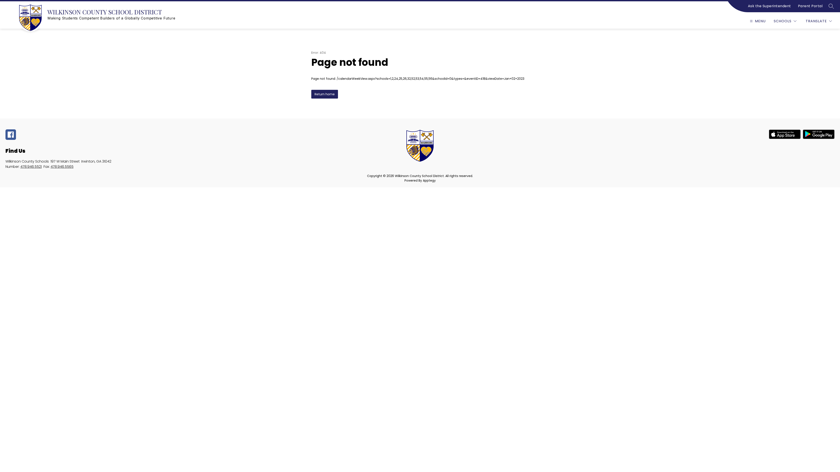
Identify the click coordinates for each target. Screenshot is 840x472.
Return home (325, 94)
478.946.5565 (62, 166)
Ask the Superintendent (769, 6)
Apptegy (429, 180)
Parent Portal (810, 6)
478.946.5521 (31, 166)
